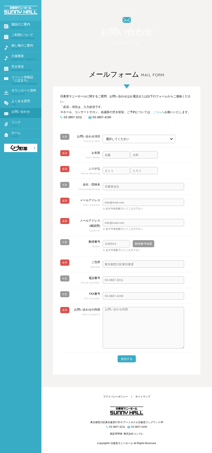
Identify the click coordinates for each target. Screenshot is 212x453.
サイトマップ (142, 396)
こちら (157, 112)
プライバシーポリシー (115, 396)
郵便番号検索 (143, 243)
